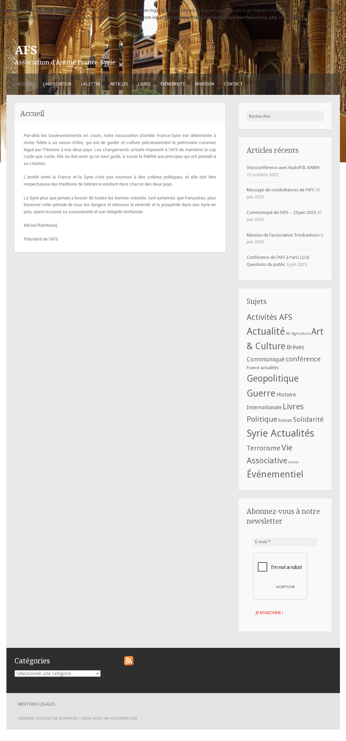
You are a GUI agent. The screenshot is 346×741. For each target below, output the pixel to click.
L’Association (57, 84)
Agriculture (301, 333)
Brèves (295, 347)
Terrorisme (263, 448)
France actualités (263, 367)
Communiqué (266, 359)
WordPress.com (123, 718)
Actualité (266, 331)
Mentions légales (36, 704)
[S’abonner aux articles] (128, 663)
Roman (285, 420)
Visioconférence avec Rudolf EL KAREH (283, 167)
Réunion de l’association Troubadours (283, 235)
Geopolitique (273, 378)
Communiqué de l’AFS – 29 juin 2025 (281, 212)
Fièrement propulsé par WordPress (47, 718)
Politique (262, 419)
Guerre (261, 393)
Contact (233, 84)
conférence (303, 359)
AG (288, 333)
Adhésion (204, 84)
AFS (26, 50)
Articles (119, 84)
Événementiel (275, 474)
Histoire (286, 394)
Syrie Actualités (280, 433)
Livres (144, 84)
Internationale (264, 407)
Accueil (25, 84)
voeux (293, 462)
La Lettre (90, 84)
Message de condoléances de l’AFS (280, 189)
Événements (172, 84)
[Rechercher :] (285, 116)
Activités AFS (269, 317)
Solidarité (308, 419)
